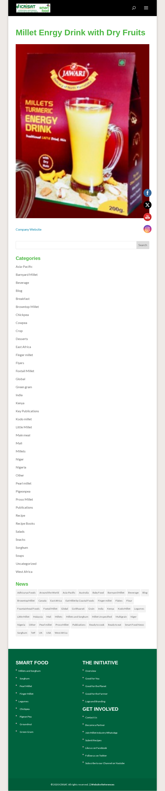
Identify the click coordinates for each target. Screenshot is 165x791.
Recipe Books (25, 523)
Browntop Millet (27, 306)
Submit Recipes (93, 740)
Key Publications (27, 411)
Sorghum (22, 547)
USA (48, 632)
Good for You (92, 678)
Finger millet (24, 355)
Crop (19, 331)
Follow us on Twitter (96, 755)
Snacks (20, 539)
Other (20, 475)
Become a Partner (95, 725)
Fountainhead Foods (28, 608)
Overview (90, 670)
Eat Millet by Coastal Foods (80, 600)
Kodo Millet (124, 608)
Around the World (49, 592)
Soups (20, 555)
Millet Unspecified (102, 616)
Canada (42, 600)
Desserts (22, 339)
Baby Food (98, 592)
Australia (84, 592)
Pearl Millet (25, 686)
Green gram (24, 387)
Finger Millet (26, 693)
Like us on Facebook (96, 747)
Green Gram (26, 731)
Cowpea (21, 323)
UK (40, 632)
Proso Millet (24, 499)
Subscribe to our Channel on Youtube (105, 763)
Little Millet (24, 427)
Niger (20, 459)
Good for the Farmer (96, 693)
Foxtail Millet (25, 371)
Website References (102, 784)
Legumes (139, 608)
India (19, 395)
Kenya (20, 403)
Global (20, 379)
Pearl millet (23, 483)
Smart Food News (134, 624)
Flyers (20, 363)
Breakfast (23, 298)
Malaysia (38, 616)
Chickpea (22, 315)
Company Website (28, 229)
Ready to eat (114, 624)
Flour (129, 600)
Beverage (22, 282)
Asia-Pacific (24, 266)
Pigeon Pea (25, 716)
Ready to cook (96, 624)
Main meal (23, 435)
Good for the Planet (95, 686)
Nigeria (21, 467)
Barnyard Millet (27, 274)
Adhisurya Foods (26, 592)
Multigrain (121, 616)
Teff (33, 632)
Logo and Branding (95, 701)
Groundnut (25, 724)
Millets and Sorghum (77, 616)
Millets (21, 451)
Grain (91, 608)
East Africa (23, 347)
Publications (24, 507)
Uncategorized (26, 563)
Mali (19, 443)
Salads (20, 531)
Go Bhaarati (78, 608)
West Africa (24, 571)
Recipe (20, 515)
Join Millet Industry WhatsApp (101, 732)
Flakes (119, 600)
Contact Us (91, 717)
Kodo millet (24, 419)
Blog (19, 290)
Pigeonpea (23, 491)
